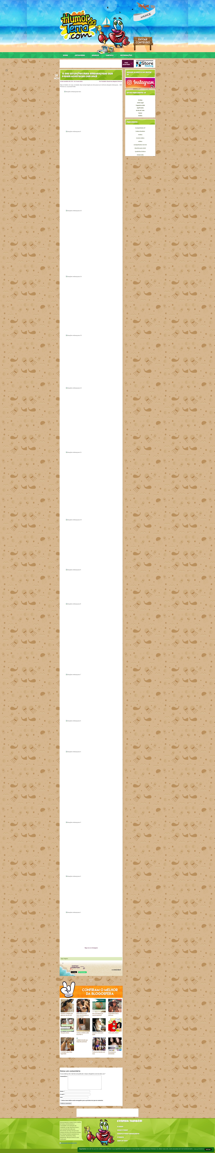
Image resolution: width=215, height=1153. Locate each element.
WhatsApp (82, 972)
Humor (140, 113)
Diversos (119, 81)
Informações (126, 55)
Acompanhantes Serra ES (140, 144)
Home (65, 55)
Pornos (120, 1137)
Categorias (80, 55)
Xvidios (140, 115)
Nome (62, 1091)
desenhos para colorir (140, 148)
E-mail (62, 1094)
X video (120, 1127)
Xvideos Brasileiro (140, 131)
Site (61, 1097)
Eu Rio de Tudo (140, 110)
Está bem (208, 1149)
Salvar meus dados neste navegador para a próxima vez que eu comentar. (82, 1100)
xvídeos (140, 141)
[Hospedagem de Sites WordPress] (144, 63)
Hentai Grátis (140, 155)
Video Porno (122, 1130)
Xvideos (140, 134)
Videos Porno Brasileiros (128, 1134)
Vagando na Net (140, 105)
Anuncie (95, 55)
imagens (66, 958)
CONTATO (109, 55)
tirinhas (140, 100)
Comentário (64, 1076)
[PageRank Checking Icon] (68, 1143)
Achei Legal (140, 102)
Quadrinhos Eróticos (140, 151)
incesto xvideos (140, 138)
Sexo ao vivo (122, 1141)
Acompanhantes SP (140, 128)
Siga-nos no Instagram (91, 948)
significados (140, 108)
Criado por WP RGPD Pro (199, 1149)
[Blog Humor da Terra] (95, 32)
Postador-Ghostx (105, 81)
